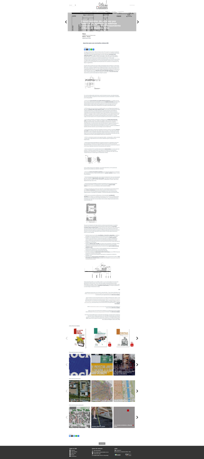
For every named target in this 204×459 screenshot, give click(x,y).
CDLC (107, 11)
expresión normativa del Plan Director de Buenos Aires (101, 53)
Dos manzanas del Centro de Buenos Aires (111, 293)
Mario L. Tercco (86, 36)
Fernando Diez (88, 191)
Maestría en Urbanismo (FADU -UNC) (123, 451)
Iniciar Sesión (132, 5)
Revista (81, 11)
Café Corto (94, 11)
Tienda (118, 450)
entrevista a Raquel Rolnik (99, 311)
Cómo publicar (74, 451)
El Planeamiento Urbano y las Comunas (97, 306)
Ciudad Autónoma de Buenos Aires (88, 35)
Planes (84, 33)
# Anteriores (87, 11)
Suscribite (102, 443)
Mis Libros (114, 11)
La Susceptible (121, 11)
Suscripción (101, 11)
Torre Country (90, 185)
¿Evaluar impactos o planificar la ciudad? (94, 293)
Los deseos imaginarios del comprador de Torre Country (98, 298)
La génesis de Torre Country (114, 298)
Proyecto (73, 450)
